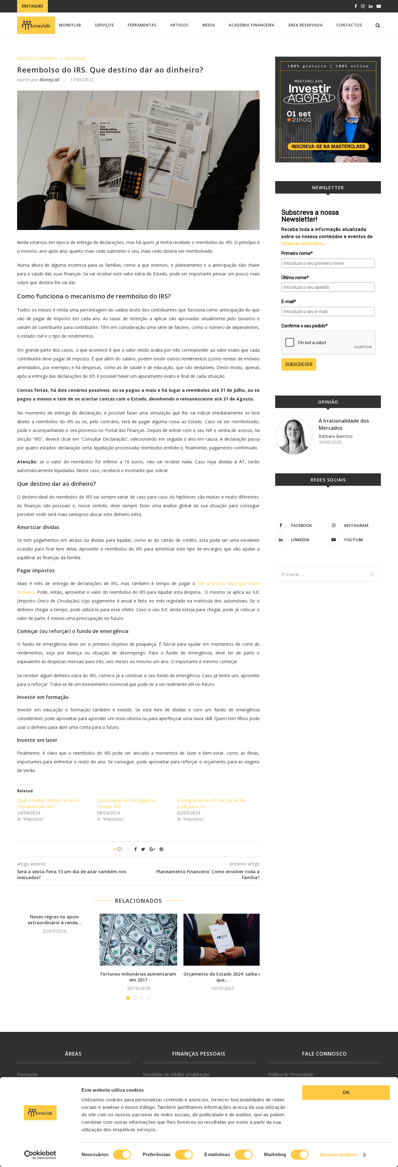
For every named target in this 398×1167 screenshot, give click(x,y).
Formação (27, 1074)
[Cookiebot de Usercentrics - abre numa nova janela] (40, 1155)
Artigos (179, 25)
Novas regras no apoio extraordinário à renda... (54, 920)
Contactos (349, 25)
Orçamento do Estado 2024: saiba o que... (222, 977)
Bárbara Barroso (336, 436)
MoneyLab (70, 25)
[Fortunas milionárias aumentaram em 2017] (138, 940)
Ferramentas (142, 25)
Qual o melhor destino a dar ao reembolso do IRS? (48, 803)
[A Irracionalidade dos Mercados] (293, 436)
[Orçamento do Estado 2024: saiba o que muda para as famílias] (222, 940)
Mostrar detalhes (339, 1154)
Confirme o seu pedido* (304, 325)
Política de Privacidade (290, 1074)
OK (346, 1092)
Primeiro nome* (297, 253)
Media (208, 25)
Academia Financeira (252, 25)
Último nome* (295, 277)
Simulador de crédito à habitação (176, 1074)
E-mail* (288, 301)
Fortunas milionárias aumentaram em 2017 (138, 977)
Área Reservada (305, 25)
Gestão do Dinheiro (37, 59)
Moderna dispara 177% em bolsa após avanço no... (106, 6)
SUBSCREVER (298, 364)
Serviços (104, 25)
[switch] (184, 1155)
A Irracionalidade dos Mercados (344, 424)
